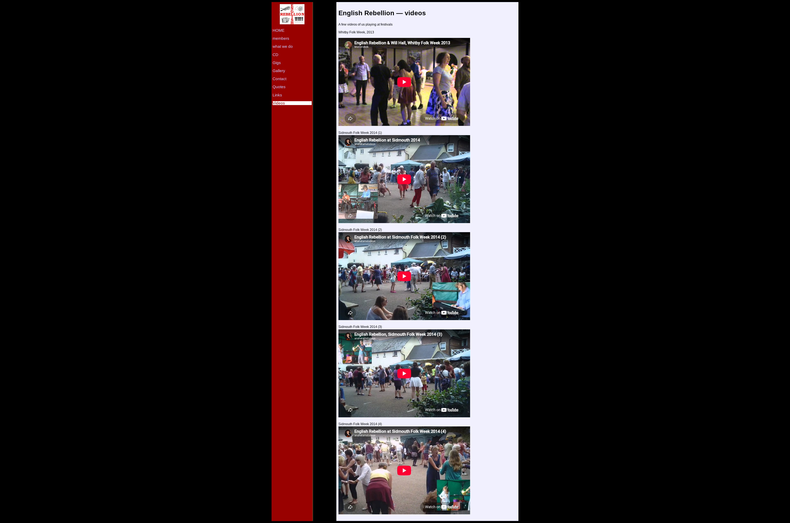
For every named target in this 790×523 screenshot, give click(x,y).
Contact (279, 79)
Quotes (279, 87)
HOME (279, 30)
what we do (283, 46)
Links (277, 95)
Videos (279, 103)
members (281, 38)
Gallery (279, 71)
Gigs (277, 63)
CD (275, 55)
